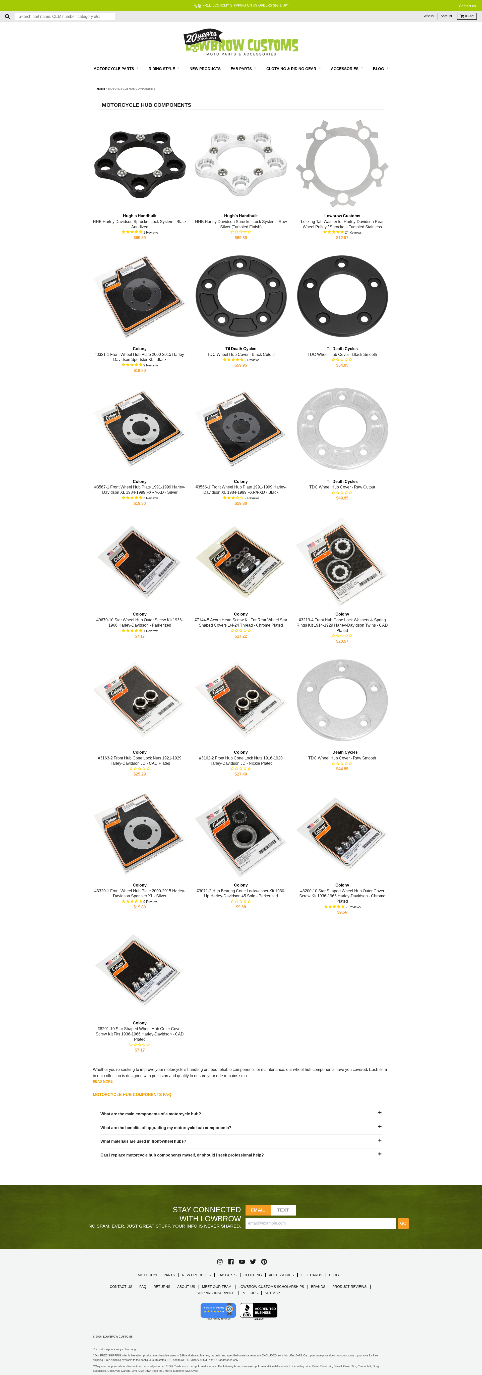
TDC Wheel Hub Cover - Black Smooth (342, 354)
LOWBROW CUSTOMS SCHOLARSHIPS (271, 1287)
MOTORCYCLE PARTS (156, 1275)
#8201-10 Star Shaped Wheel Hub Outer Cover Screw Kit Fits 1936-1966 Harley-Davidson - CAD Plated (140, 1034)
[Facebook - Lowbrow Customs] (231, 1262)
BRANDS (318, 1287)
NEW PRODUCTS (196, 1275)
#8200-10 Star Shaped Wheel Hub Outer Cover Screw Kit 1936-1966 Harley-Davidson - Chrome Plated (342, 896)
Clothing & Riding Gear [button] (291, 69)
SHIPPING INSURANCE (215, 1293)
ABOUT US (186, 1287)
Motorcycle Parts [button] (114, 69)
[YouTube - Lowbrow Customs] (242, 1262)
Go (403, 1223)
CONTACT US (121, 1287)
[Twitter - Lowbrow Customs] (253, 1262)
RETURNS (161, 1287)
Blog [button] (379, 69)
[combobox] (65, 16)
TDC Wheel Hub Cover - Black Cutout (241, 354)
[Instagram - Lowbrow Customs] (220, 1262)
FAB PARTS (227, 1275)
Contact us (467, 6)
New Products (205, 69)
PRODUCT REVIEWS (349, 1287)
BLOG (334, 1275)
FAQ (142, 1287)
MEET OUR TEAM (216, 1287)
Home (101, 88)
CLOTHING (253, 1275)
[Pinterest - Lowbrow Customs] (264, 1262)
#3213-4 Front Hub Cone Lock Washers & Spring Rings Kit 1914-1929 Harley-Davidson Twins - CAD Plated (342, 625)
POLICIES (250, 1293)
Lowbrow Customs (118, 1336)
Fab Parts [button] (242, 69)
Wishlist (429, 16)
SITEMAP (272, 1293)
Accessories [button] (345, 69)
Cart (469, 16)
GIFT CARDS (311, 1275)
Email (258, 1210)
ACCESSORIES (281, 1275)
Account (446, 16)
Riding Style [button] (162, 69)
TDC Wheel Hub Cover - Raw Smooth (342, 758)
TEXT (283, 1210)
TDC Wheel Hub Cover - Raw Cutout (342, 487)
